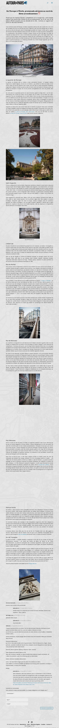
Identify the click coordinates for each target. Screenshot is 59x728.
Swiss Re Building (22, 534)
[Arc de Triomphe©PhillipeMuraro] (29, 600)
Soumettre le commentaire (46, 708)
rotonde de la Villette (44, 464)
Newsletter (23, 724)
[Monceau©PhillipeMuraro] (29, 437)
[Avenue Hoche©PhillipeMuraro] (29, 504)
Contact (48, 724)
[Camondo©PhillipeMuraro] (29, 404)
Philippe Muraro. (33, 563)
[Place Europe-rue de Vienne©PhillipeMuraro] (29, 147)
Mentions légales (35, 724)
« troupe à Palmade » (45, 280)
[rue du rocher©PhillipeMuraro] (29, 338)
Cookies (43, 724)
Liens (28, 724)
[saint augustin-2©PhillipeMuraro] (29, 179)
